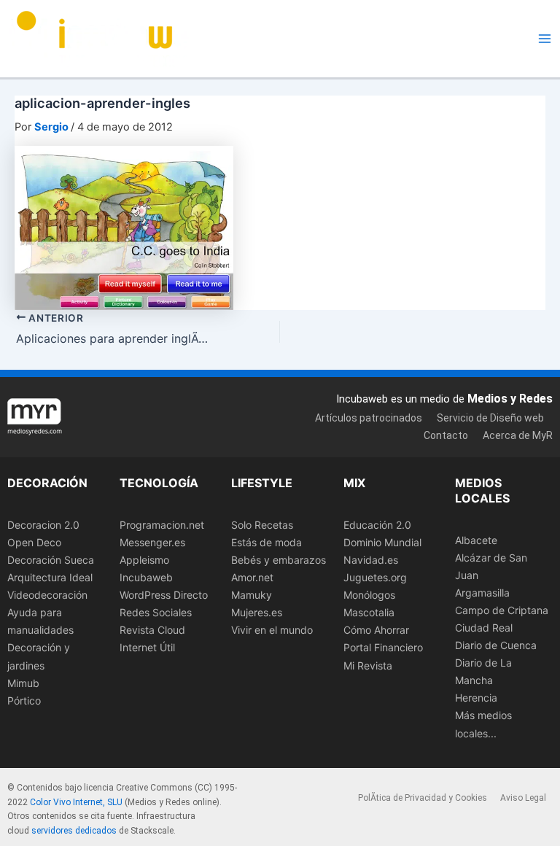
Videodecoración (47, 595)
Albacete (476, 540)
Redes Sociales (156, 612)
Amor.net (252, 577)
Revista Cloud (152, 630)
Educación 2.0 (377, 525)
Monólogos (369, 595)
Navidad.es (370, 560)
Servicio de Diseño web (490, 418)
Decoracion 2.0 (43, 525)
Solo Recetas (262, 525)
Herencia (476, 697)
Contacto (446, 435)
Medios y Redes (510, 398)
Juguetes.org (375, 577)
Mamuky (251, 595)
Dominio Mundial (382, 542)
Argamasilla (482, 592)
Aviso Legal (523, 798)
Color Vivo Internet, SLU (76, 802)
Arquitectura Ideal (50, 577)
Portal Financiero (383, 647)
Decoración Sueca (50, 560)
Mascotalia (368, 612)
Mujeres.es (256, 612)
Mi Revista (367, 665)
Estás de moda (266, 542)
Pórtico (24, 700)
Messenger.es (152, 542)
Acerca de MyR (518, 435)
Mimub (23, 683)
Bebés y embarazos (278, 560)
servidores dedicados (74, 831)
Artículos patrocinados (368, 418)
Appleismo (144, 560)
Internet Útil (147, 647)
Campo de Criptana (501, 610)
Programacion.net (162, 525)
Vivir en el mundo (272, 630)
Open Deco (34, 542)
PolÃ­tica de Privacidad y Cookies (422, 798)
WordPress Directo (164, 595)
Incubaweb (146, 577)
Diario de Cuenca (496, 645)
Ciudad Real (484, 627)
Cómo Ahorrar (376, 630)
